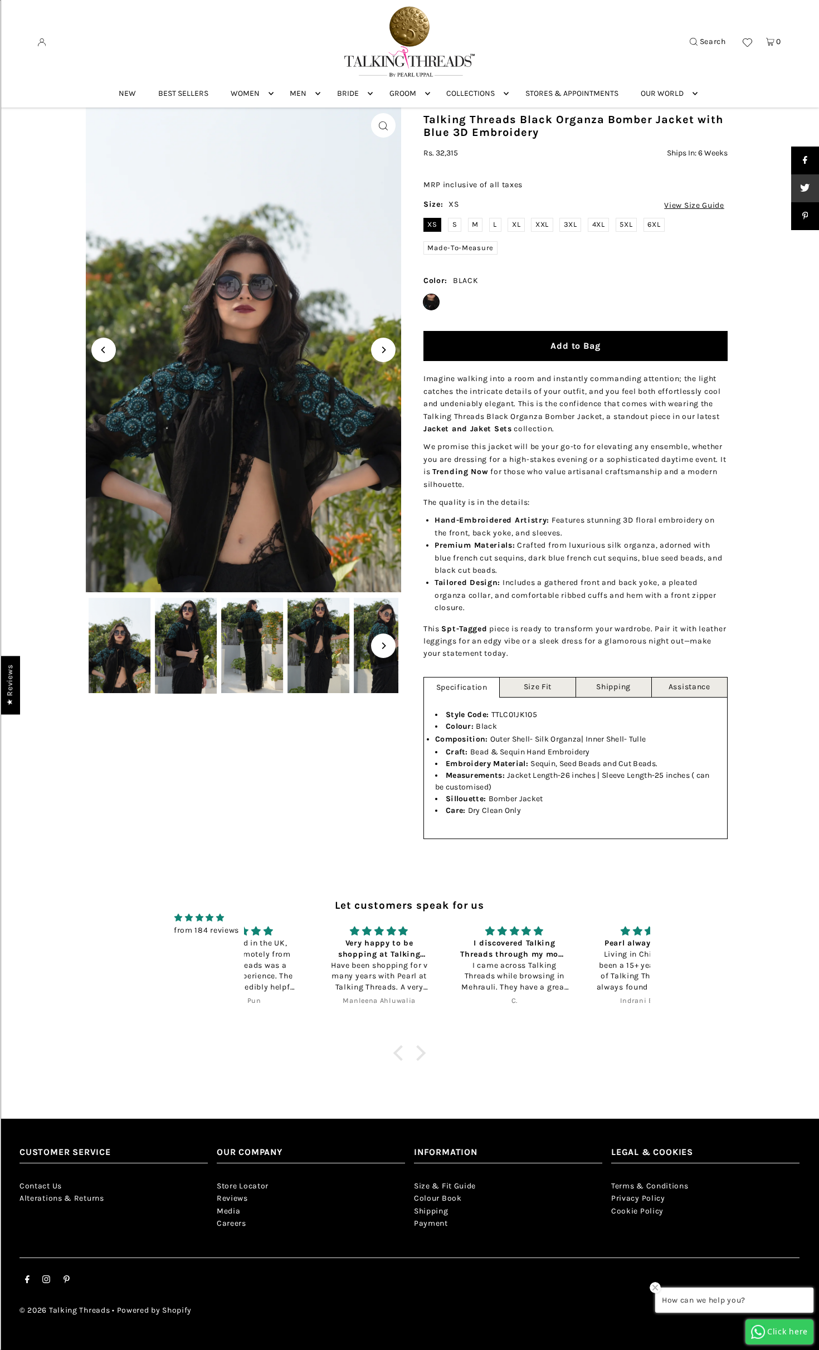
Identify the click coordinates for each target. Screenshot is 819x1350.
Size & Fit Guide (445, 1186)
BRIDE (348, 93)
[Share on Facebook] (805, 160)
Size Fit (538, 686)
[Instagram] (46, 1281)
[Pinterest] (67, 1281)
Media (229, 1211)
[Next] (383, 350)
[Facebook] (27, 1281)
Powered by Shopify (154, 1310)
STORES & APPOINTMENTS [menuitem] (571, 93)
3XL (570, 224)
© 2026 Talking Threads (65, 1310)
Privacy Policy (638, 1198)
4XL (598, 224)
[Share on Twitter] (805, 188)
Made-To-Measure (460, 247)
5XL (626, 224)
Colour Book (438, 1198)
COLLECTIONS (470, 93)
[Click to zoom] (383, 125)
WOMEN (245, 93)
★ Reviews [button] (9, 685)
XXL (542, 224)
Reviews (232, 1198)
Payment (431, 1223)
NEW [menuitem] (127, 93)
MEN (298, 93)
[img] (199, 918)
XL (516, 224)
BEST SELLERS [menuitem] (183, 93)
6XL (653, 224)
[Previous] (103, 350)
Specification (462, 687)
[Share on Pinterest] (805, 216)
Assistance (689, 686)
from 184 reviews (206, 930)
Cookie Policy (637, 1211)
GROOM (402, 93)
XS (432, 224)
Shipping (613, 686)
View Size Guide (694, 205)
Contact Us (41, 1186)
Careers (231, 1223)
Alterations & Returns (62, 1198)
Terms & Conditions (650, 1186)
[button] (400, 1053)
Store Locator (243, 1186)
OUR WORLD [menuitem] (662, 93)
